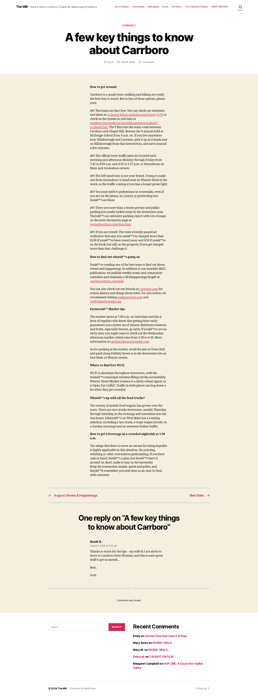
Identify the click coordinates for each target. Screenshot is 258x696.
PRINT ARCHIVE (219, 6)
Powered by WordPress (83, 688)
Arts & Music (122, 6)
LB (112, 62)
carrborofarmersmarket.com (129, 342)
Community (138, 6)
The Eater (176, 6)
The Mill (21, 6)
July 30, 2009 (128, 62)
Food (165, 6)
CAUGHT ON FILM (161, 656)
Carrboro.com (148, 289)
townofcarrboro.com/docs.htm (110, 224)
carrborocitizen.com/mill (107, 281)
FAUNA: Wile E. (163, 643)
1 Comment (148, 62)
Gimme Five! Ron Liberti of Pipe (166, 636)
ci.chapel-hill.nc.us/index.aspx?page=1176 (135, 115)
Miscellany (153, 6)
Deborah (139, 656)
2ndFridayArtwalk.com (105, 301)
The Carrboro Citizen (196, 6)
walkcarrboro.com (130, 297)
